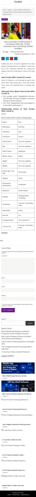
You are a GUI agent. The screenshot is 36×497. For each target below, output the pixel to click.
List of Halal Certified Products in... (14, 470)
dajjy (6, 52)
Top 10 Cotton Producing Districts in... (15, 409)
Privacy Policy (16, 495)
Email (3, 286)
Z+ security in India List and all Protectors (15, 352)
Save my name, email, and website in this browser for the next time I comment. (16, 305)
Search (3, 319)
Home (4, 10)
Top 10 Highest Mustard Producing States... (16, 424)
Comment (4, 256)
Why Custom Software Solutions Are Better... (17, 394)
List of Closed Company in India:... (13, 455)
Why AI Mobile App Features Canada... (14, 376)
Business (9, 10)
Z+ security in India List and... (12, 440)
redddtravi (5, 378)
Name (3, 278)
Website (3, 295)
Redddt (18, 1)
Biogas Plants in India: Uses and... (13, 485)
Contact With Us (25, 495)
